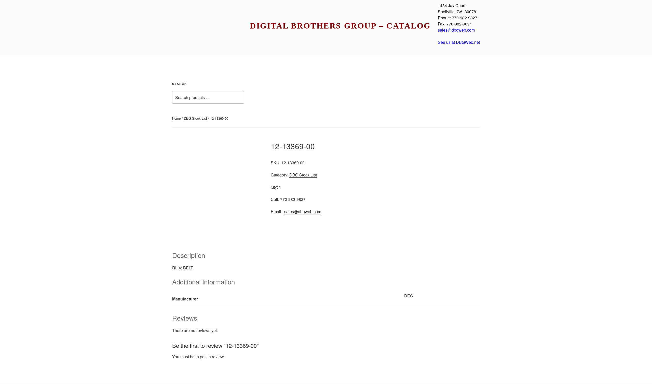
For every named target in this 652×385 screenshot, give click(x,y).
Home (176, 118)
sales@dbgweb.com (302, 211)
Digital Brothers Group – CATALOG (340, 25)
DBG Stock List (195, 118)
